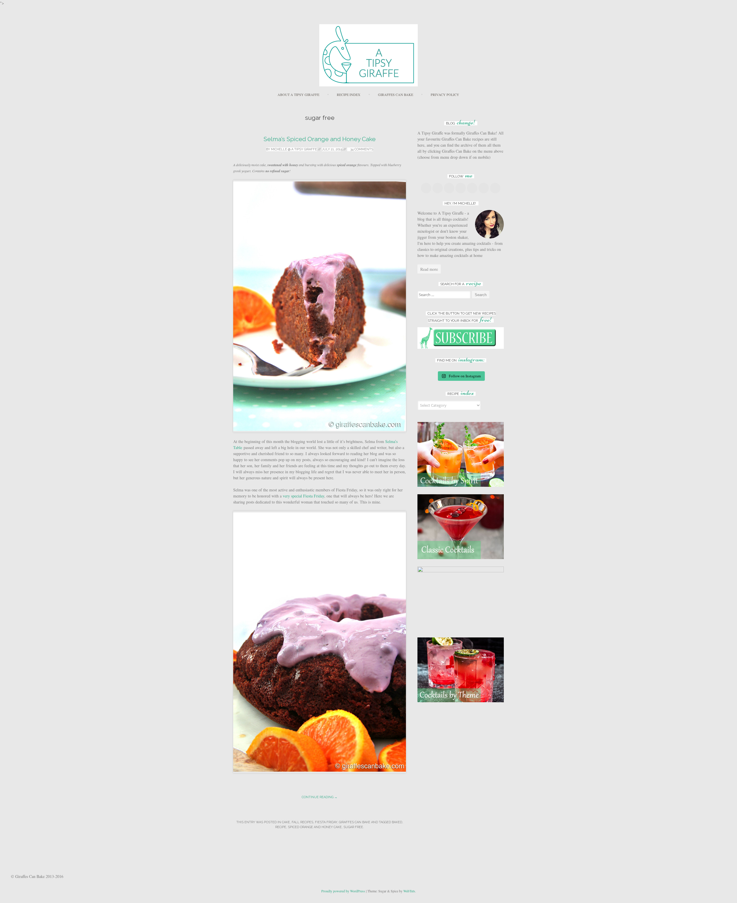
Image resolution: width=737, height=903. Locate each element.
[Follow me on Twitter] (437, 188)
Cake (286, 822)
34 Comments (361, 149)
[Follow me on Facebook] (426, 188)
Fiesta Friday (326, 822)
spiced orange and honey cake (315, 827)
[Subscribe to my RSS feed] (495, 188)
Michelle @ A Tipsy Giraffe (294, 149)
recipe (280, 827)
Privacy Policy (445, 94)
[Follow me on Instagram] (472, 188)
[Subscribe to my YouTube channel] (483, 188)
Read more (429, 269)
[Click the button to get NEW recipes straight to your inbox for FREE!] (460, 347)
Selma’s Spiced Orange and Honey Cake (319, 139)
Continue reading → (319, 797)
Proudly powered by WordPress (343, 891)
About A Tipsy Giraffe (298, 94)
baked (397, 822)
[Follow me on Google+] (449, 188)
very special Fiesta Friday (303, 496)
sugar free (353, 827)
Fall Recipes (302, 822)
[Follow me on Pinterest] (460, 188)
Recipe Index (348, 94)
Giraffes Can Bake (395, 94)
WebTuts (409, 891)
